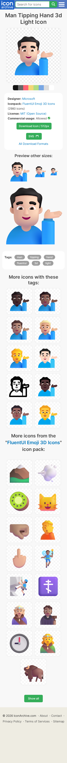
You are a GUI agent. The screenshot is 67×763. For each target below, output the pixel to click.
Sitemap (58, 721)
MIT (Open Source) (33, 113)
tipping (34, 257)
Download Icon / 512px (34, 126)
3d (36, 263)
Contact (56, 715)
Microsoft (28, 98)
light (48, 263)
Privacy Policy (12, 721)
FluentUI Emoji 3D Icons (39, 103)
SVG (31, 136)
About (44, 715)
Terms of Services (37, 721)
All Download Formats (33, 144)
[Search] (53, 4)
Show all (33, 698)
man (19, 257)
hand (49, 257)
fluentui (22, 263)
